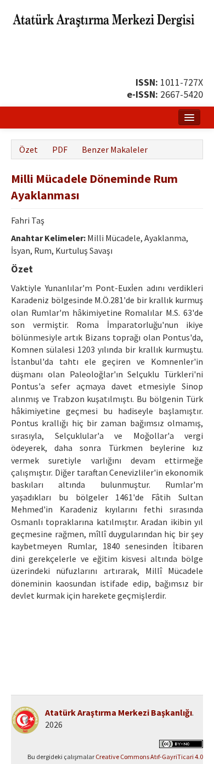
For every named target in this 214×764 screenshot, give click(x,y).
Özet (28, 149)
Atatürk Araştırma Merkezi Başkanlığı (118, 712)
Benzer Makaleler (115, 149)
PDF (59, 149)
